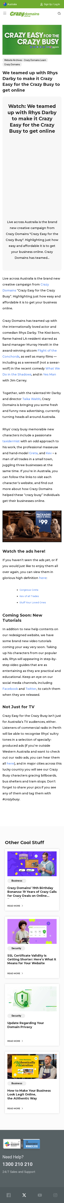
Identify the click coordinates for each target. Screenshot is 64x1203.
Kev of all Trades (29, 596)
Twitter (30, 689)
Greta (33, 453)
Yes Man (49, 374)
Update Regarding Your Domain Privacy (25, 1025)
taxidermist (11, 441)
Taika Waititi (31, 399)
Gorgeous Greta (29, 589)
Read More (14, 906)
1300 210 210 (17, 1164)
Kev (49, 453)
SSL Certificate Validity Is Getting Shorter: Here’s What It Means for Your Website (31, 959)
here (42, 578)
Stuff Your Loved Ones (33, 602)
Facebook (10, 689)
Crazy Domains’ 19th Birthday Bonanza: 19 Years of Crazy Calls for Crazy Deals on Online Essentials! (32, 893)
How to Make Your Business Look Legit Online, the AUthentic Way (29, 1094)
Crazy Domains (12, 64)
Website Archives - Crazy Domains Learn (25, 60)
